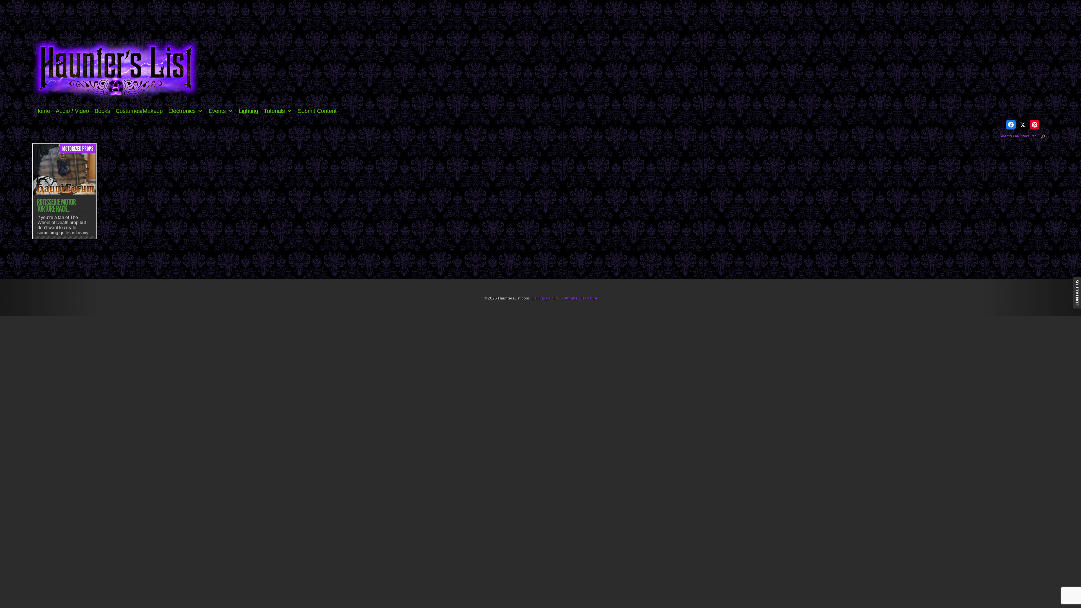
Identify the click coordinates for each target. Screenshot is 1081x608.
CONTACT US (1077, 293)
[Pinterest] (1034, 124)
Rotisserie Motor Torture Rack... (56, 205)
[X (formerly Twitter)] (1023, 124)
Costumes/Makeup (139, 111)
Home (42, 111)
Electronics (182, 111)
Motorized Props (77, 149)
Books (102, 111)
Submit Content (317, 111)
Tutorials (274, 111)
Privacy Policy (547, 298)
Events (217, 111)
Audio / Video (72, 111)
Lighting (248, 111)
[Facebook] (1011, 124)
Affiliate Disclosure (581, 298)
